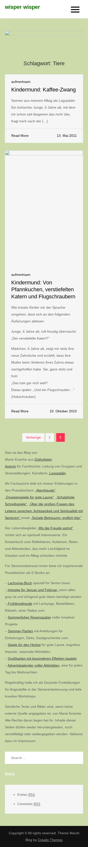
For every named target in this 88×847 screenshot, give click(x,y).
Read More (20, 136)
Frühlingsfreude (19, 604)
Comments (28, 804)
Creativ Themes (50, 840)
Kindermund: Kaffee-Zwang (43, 90)
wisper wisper (22, 7)
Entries (26, 794)
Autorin (10, 466)
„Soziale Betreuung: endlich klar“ (56, 518)
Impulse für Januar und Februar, (33, 590)
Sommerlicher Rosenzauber (29, 617)
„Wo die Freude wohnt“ (55, 528)
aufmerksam (21, 82)
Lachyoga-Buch (20, 583)
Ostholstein (43, 459)
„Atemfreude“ (45, 490)
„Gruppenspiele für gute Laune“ (29, 497)
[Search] (77, 758)
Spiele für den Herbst (24, 645)
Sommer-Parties (20, 631)
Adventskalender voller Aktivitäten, (34, 665)
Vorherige (33, 437)
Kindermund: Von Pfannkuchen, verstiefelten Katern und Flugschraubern (43, 289)
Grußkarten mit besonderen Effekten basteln (42, 658)
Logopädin (57, 473)
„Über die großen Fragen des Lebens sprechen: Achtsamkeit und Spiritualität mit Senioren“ (44, 511)
